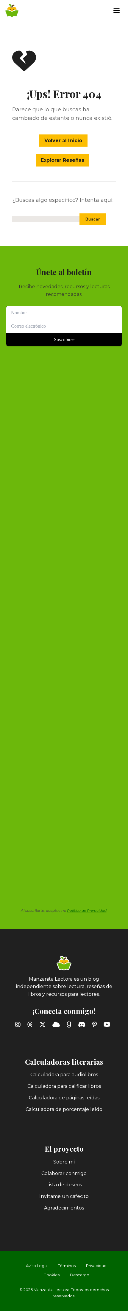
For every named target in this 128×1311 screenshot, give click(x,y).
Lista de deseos (64, 1185)
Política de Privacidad (87, 910)
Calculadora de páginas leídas (64, 1098)
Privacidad (96, 1265)
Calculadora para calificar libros (64, 1086)
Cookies (51, 1274)
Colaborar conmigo (64, 1173)
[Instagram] (19, 1024)
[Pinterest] (95, 1024)
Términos (67, 1265)
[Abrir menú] (118, 10)
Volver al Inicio (63, 140)
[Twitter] (44, 1024)
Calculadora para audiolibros (64, 1074)
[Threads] (31, 1024)
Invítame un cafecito (64, 1196)
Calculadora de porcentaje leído (64, 1109)
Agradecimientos (64, 1208)
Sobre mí (64, 1162)
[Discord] (83, 1024)
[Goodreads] (70, 1024)
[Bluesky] (57, 1024)
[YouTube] (108, 1024)
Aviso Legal (37, 1265)
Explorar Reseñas (62, 160)
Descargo (79, 1274)
